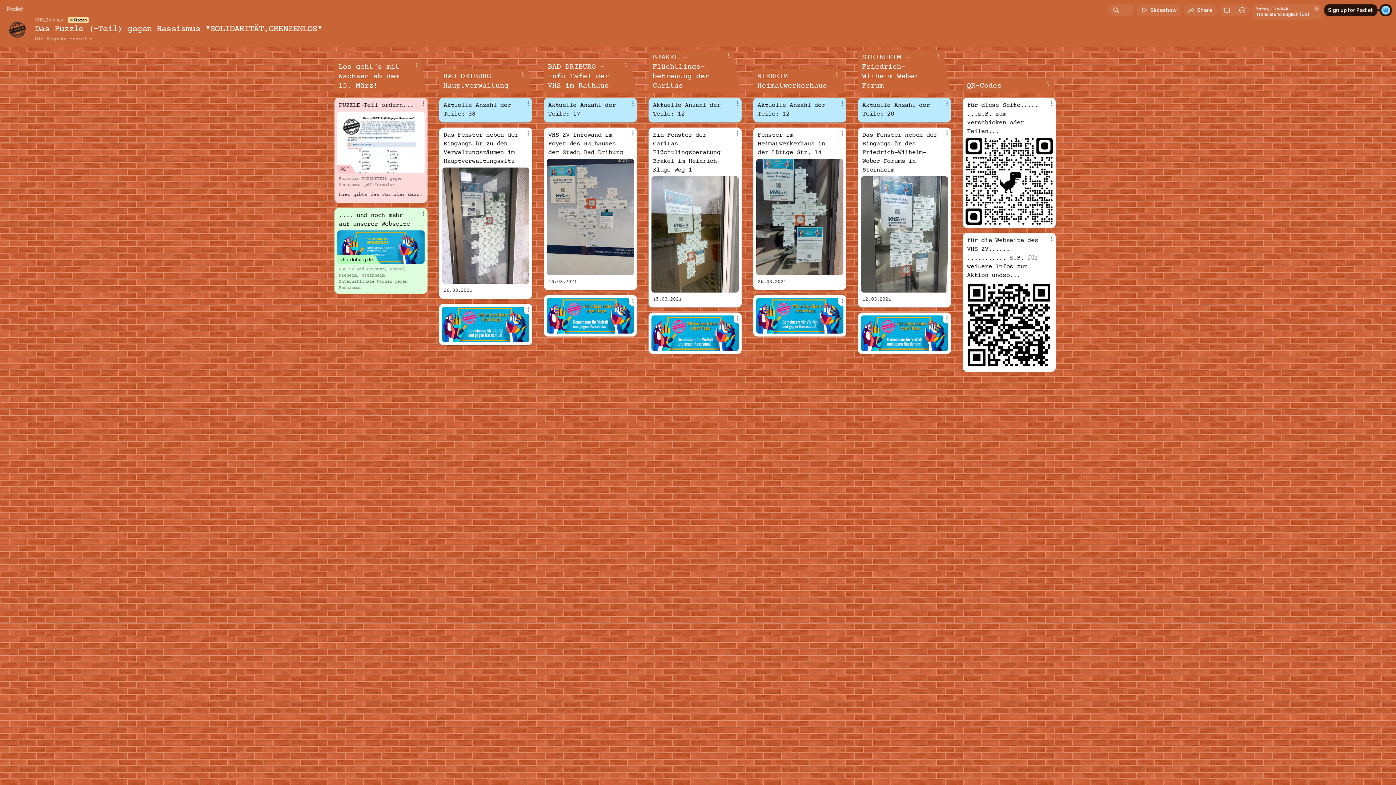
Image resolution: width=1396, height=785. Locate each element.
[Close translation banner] (1317, 9)
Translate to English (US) (1282, 14)
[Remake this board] (1227, 10)
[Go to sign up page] (1386, 10)
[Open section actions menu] (417, 65)
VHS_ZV (43, 20)
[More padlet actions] (1242, 10)
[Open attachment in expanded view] (485, 226)
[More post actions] (424, 103)
